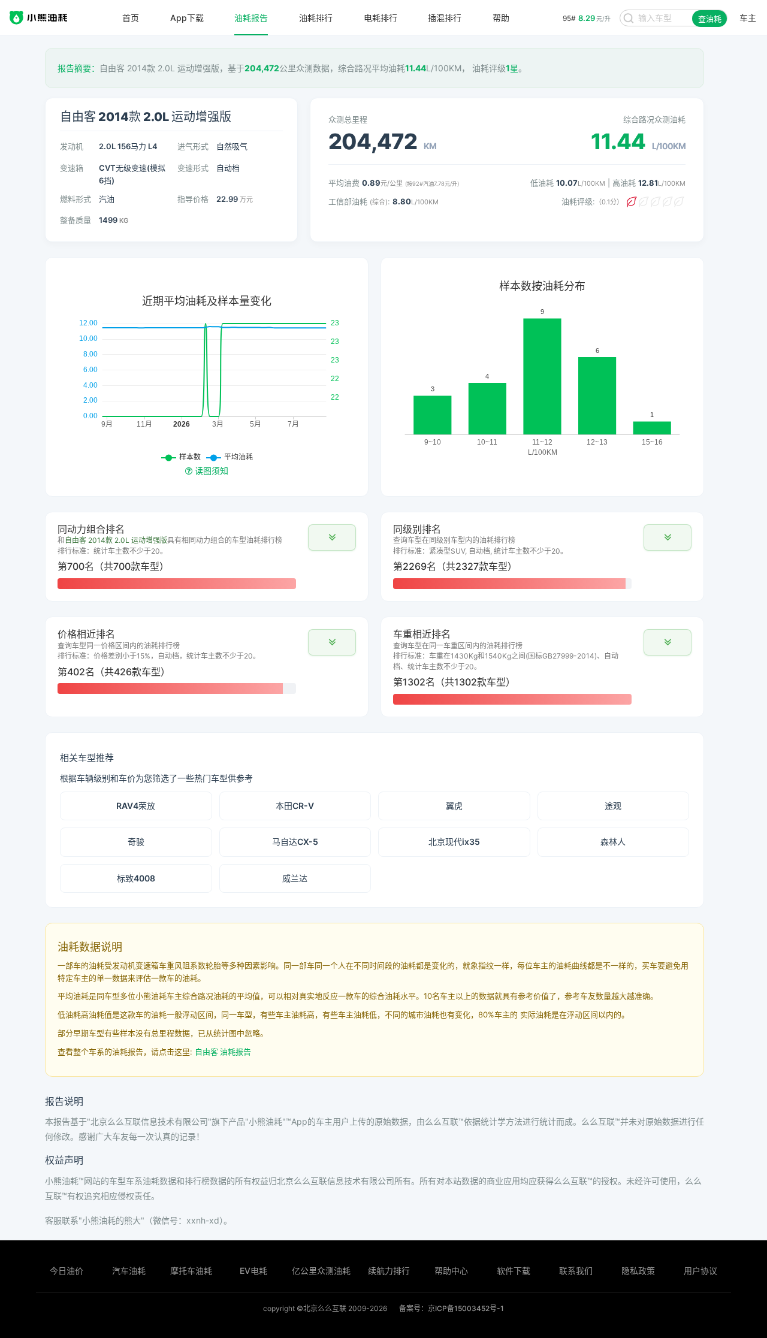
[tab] (207, 556)
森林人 (613, 841)
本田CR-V (295, 806)
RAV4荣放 (135, 806)
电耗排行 (380, 18)
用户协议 (700, 1270)
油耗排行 (316, 18)
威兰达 (294, 878)
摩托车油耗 (191, 1270)
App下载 (187, 18)
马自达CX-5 (295, 841)
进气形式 (193, 146)
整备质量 (75, 220)
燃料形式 (75, 199)
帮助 (501, 18)
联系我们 (576, 1270)
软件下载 (513, 1270)
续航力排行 (389, 1270)
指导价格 (193, 199)
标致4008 (136, 878)
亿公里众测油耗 (321, 1270)
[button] (332, 537)
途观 (613, 806)
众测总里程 (347, 119)
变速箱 (71, 168)
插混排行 (444, 18)
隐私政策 (638, 1270)
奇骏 (136, 841)
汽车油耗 (129, 1270)
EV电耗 (253, 1270)
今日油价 (66, 1270)
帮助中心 (451, 1270)
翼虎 (454, 806)
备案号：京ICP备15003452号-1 (451, 1308)
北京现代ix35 (454, 841)
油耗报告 (251, 18)
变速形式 (193, 168)
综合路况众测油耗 (654, 119)
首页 (130, 18)
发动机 (71, 146)
